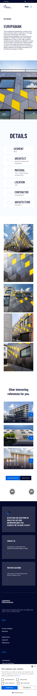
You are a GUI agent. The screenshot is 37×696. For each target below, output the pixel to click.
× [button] (35, 666)
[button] (18, 693)
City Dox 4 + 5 (11, 414)
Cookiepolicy (6, 660)
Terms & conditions (8, 663)
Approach (5, 640)
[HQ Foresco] (18, 458)
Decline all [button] (27, 687)
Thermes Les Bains (13, 438)
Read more (17, 676)
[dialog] (18, 680)
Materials (5, 631)
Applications (6, 637)
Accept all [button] (9, 687)
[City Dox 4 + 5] (18, 412)
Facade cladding (7, 628)
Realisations (5, 643)
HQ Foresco (10, 461)
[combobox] (32, 666)
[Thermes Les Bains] (18, 435)
